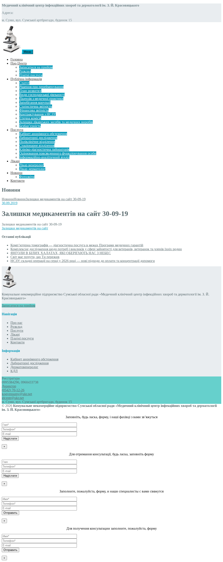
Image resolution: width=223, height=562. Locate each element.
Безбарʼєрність (30, 126)
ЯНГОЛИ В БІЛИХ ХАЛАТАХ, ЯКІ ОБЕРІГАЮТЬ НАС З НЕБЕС (60, 253)
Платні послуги (30, 75)
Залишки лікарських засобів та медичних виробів (56, 122)
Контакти (17, 180)
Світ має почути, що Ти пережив (34, 257)
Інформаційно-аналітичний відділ (44, 157)
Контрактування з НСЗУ (37, 114)
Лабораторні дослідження (38, 137)
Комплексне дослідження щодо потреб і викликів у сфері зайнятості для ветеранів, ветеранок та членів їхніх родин (96, 249)
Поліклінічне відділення (37, 141)
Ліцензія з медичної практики (41, 98)
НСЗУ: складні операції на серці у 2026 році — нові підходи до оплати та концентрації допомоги (82, 261)
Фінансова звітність (34, 110)
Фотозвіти (26, 177)
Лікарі (15, 161)
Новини (16, 173)
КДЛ (14, 371)
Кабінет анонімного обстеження (43, 134)
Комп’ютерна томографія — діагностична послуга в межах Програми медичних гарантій (76, 245)
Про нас (16, 323)
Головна (16, 59)
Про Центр (18, 63)
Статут (24, 83)
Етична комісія (30, 118)
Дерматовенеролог (24, 367)
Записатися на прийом (36, 67)
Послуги (16, 130)
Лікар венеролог (31, 165)
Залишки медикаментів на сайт (25, 228)
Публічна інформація (26, 79)
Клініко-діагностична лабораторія (44, 149)
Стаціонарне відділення (36, 145)
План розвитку (30, 91)
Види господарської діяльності (42, 94)
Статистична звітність (35, 106)
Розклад (25, 71)
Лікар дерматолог (32, 169)
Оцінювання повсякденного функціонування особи (57, 153)
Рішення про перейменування (41, 87)
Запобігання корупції (35, 102)
